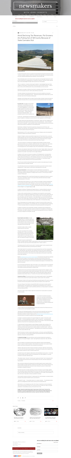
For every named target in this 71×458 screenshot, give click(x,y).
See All (57, 406)
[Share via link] (25, 397)
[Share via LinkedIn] (22, 397)
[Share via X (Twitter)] (20, 397)
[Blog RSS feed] (20, 456)
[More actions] (52, 32)
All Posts (14, 26)
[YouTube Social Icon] (14, 456)
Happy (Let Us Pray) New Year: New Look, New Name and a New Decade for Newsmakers (35, 418)
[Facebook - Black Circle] (57, 7)
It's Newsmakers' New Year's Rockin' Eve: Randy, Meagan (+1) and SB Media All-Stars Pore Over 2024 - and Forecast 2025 (51, 418)
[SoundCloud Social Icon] (19, 456)
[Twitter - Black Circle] (57, 10)
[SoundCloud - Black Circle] (57, 13)
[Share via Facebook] (18, 397)
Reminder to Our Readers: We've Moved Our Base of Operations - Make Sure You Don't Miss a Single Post (19, 418)
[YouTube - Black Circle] (57, 4)
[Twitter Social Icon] (17, 456)
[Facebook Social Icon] (15, 456)
